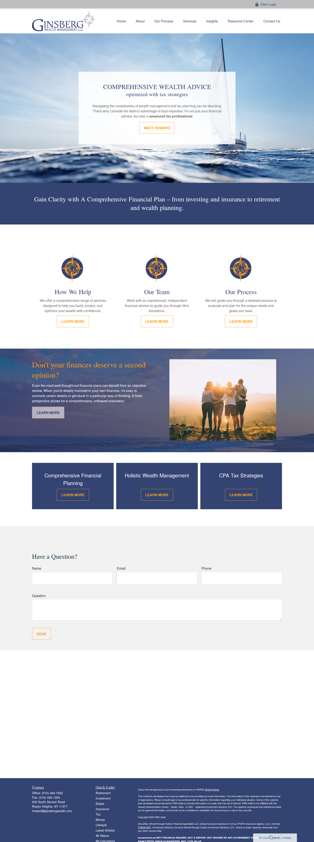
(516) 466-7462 (52, 793)
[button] (121, 20)
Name (36, 568)
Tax (98, 814)
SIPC (148, 827)
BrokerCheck (212, 789)
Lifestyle (101, 825)
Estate (100, 803)
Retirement (103, 793)
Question (39, 595)
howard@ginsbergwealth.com (52, 811)
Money (100, 819)
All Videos (102, 835)
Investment (103, 798)
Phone (206, 568)
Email (121, 568)
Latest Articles (105, 830)
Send (41, 633)
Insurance (102, 809)
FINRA (141, 827)
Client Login (268, 4)
